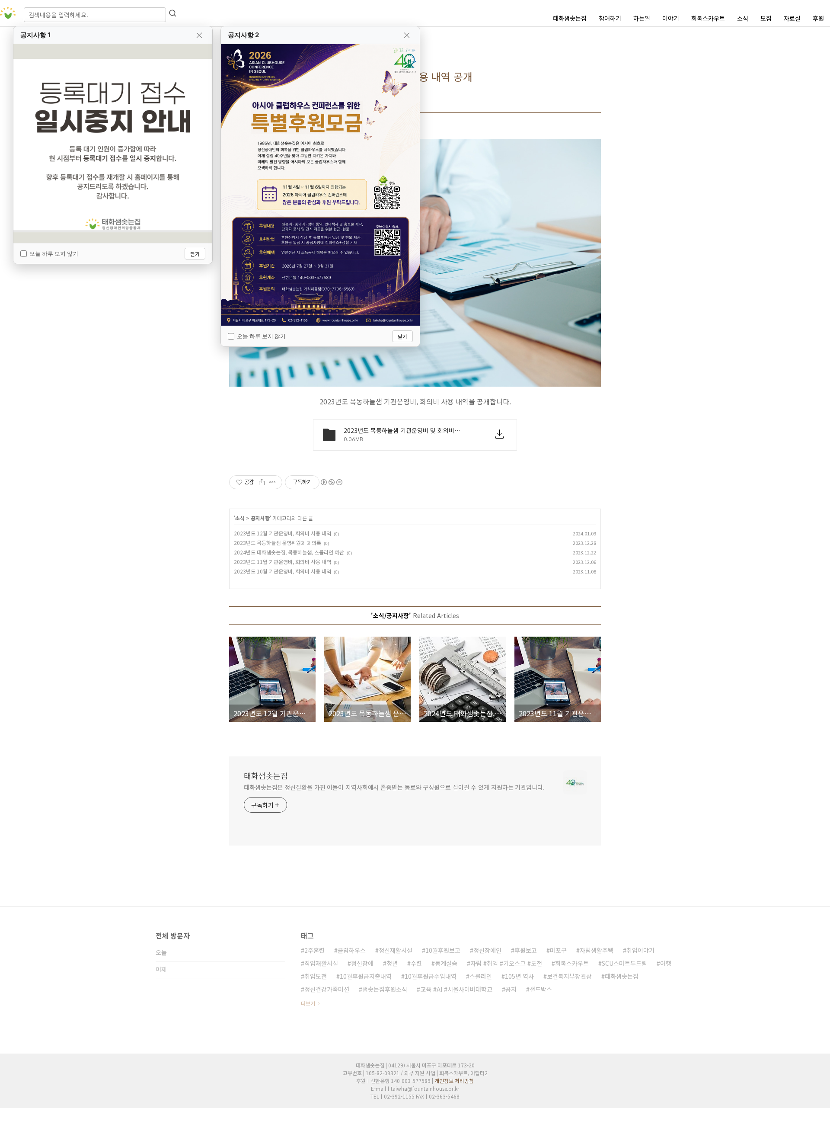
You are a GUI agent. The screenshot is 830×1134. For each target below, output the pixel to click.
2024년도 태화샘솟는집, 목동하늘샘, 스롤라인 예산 (289, 552)
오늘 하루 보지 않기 (53, 253)
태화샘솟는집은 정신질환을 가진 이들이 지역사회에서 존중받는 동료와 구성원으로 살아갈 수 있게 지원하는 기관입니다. (394, 787)
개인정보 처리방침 (454, 1080)
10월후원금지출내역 (366, 976)
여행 (665, 963)
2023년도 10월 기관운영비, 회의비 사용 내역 (282, 571)
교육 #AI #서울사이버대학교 (456, 989)
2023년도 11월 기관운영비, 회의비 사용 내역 (282, 561)
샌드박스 (541, 989)
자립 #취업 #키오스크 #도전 (506, 963)
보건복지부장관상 (569, 976)
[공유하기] (261, 482)
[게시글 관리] (272, 482)
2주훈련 (314, 950)
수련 (416, 963)
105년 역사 (519, 976)
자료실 (792, 18)
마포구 (558, 950)
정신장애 (362, 963)
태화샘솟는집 (570, 18)
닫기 (195, 253)
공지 (511, 989)
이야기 (670, 18)
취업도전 (315, 976)
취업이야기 (640, 950)
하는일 (641, 18)
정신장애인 (487, 950)
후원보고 (525, 950)
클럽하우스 (352, 950)
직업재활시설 (321, 963)
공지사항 (260, 518)
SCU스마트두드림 (624, 963)
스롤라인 (480, 976)
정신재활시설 (395, 950)
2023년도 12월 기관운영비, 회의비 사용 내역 (282, 533)
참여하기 (610, 18)
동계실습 (446, 963)
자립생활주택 (596, 950)
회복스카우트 (708, 18)
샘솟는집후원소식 (384, 989)
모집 (766, 18)
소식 (742, 18)
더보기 (308, 1003)
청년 (392, 963)
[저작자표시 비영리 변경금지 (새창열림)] (331, 482)
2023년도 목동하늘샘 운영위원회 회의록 (277, 542)
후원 (818, 18)
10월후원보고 (442, 950)
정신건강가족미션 (326, 989)
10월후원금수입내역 (430, 976)
